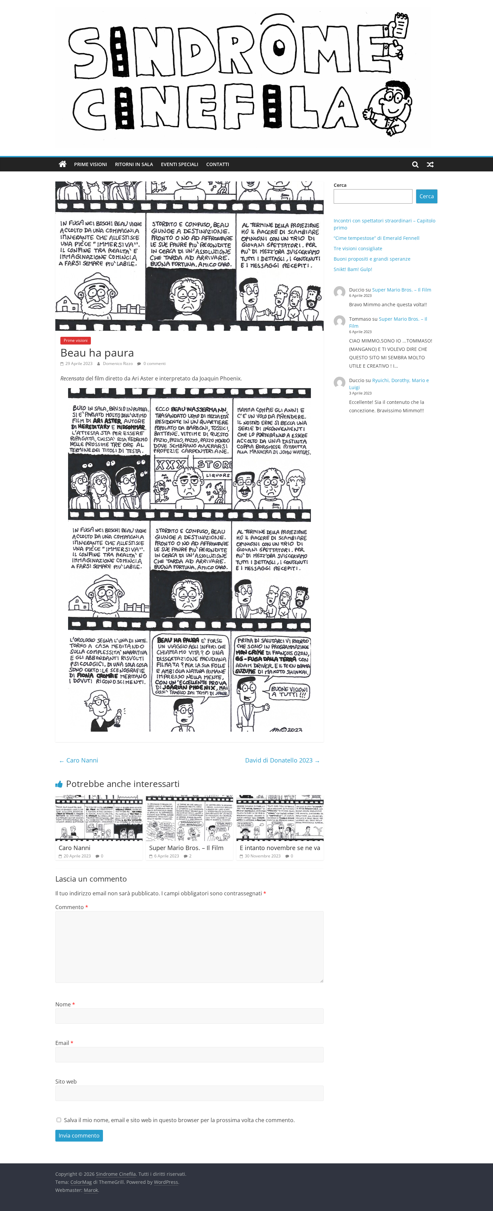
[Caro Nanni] (99, 799)
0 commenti (154, 363)
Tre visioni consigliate (358, 248)
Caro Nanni (78, 760)
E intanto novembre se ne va (280, 848)
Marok (91, 1190)
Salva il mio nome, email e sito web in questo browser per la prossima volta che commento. (179, 1120)
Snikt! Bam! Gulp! (353, 269)
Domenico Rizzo (118, 363)
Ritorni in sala (134, 164)
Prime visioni (90, 164)
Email (64, 1043)
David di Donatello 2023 (282, 760)
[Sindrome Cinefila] (62, 164)
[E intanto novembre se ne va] (280, 799)
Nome (65, 1004)
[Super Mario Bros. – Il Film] (189, 799)
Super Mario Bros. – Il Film (186, 848)
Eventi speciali (179, 164)
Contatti (217, 164)
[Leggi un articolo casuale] (430, 164)
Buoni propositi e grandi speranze (372, 259)
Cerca (340, 185)
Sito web (66, 1081)
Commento (71, 907)
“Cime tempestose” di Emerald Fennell (377, 238)
